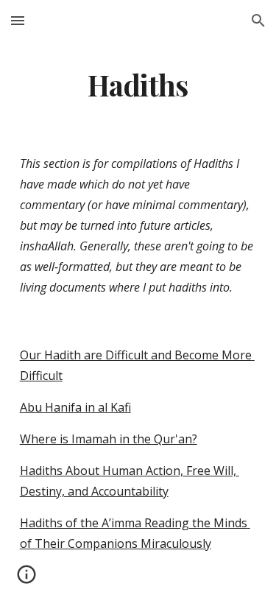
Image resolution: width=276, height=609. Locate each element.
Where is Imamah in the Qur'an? (108, 439)
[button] (17, 20)
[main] (138, 85)
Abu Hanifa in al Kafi (75, 407)
